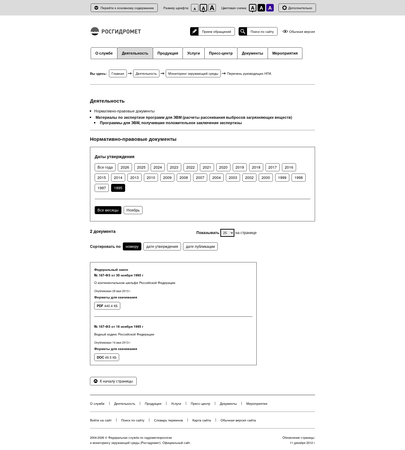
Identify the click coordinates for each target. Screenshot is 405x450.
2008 (184, 177)
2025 (141, 167)
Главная (118, 73)
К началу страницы (116, 381)
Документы (252, 53)
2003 (233, 177)
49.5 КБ (106, 357)
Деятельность (135, 53)
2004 (216, 177)
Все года (105, 167)
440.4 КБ (107, 305)
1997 (102, 187)
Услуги (193, 53)
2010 (151, 177)
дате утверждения (162, 246)
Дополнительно (300, 7)
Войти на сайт (101, 420)
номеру (132, 246)
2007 (200, 177)
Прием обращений (216, 31)
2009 (167, 177)
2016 (289, 167)
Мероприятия (285, 53)
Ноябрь (133, 210)
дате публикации (200, 246)
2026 (125, 167)
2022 (190, 167)
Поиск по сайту (262, 31)
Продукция (168, 53)
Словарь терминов (168, 420)
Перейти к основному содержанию (127, 7)
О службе (104, 53)
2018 (256, 167)
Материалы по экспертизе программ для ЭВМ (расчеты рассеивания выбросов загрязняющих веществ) (194, 117)
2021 (207, 167)
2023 (174, 167)
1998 (298, 177)
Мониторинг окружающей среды (193, 73)
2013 (134, 177)
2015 (102, 177)
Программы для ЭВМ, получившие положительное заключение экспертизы (171, 122)
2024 (158, 167)
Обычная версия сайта (238, 420)
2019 (240, 167)
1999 (282, 177)
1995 (118, 187)
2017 (272, 167)
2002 (249, 177)
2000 (266, 177)
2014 (118, 177)
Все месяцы (108, 210)
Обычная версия (302, 31)
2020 (223, 167)
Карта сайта (201, 420)
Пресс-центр (221, 53)
